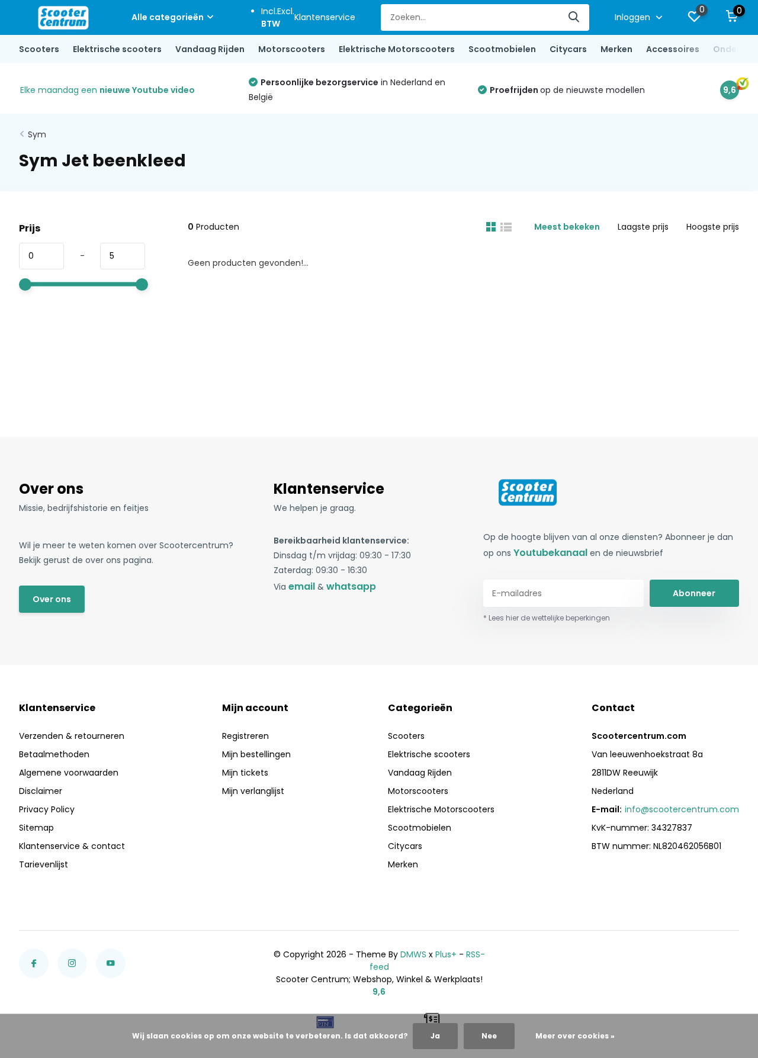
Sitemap (36, 828)
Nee (489, 1036)
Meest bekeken (567, 227)
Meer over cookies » (575, 1036)
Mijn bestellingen (256, 754)
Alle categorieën (167, 17)
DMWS (413, 954)
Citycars (568, 49)
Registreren (245, 736)
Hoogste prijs (712, 227)
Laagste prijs (643, 227)
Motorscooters (291, 49)
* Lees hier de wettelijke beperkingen (546, 618)
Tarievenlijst (43, 864)
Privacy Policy (47, 809)
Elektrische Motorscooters (397, 49)
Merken (616, 49)
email (301, 586)
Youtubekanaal (550, 552)
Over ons (52, 599)
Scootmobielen (502, 49)
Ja (435, 1036)
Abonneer (694, 593)
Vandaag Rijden (210, 49)
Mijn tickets (245, 773)
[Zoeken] (574, 17)
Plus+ (446, 954)
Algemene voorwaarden (68, 773)
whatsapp (351, 586)
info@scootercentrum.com (682, 809)
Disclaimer (40, 791)
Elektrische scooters (117, 49)
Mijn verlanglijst (253, 791)
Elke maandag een (107, 90)
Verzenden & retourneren (71, 736)
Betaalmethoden (54, 754)
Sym (37, 134)
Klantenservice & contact (72, 846)
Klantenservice (324, 17)
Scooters (39, 49)
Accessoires (672, 49)
